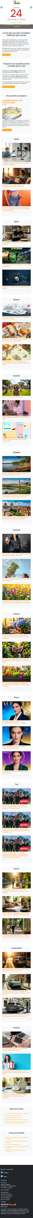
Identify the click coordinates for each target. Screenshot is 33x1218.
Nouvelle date (5, 1192)
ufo (11, 1212)
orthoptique (21, 1210)
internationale (16, 1213)
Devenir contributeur (6, 1196)
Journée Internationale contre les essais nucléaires (17, 1138)
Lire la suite (6, 130)
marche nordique (12, 1209)
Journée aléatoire (6, 1197)
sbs (8, 1212)
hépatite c (4, 1210)
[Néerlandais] (7, 1205)
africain (23, 1213)
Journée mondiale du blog (13, 1144)
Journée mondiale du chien (13, 1117)
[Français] (2, 1205)
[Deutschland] (12, 1205)
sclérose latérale (22, 1209)
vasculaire (4, 1209)
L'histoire (6, 55)
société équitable (12, 1210)
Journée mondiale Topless (13, 1115)
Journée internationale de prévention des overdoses (17, 1147)
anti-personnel (24, 1212)
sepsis (9, 1213)
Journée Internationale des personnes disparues (16, 1141)
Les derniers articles (6, 1187)
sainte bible (16, 1212)
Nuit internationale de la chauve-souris (17, 1119)
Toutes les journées (6, 1194)
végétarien (4, 1213)
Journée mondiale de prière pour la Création (16, 1150)
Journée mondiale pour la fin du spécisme (17, 1113)
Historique (4, 1182)
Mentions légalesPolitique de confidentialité (8, 1185)
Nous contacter (5, 1199)
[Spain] (15, 1205)
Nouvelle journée (8, 87)
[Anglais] (4, 1205)
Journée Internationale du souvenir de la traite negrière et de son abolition (17, 1122)
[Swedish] (10, 1205)
